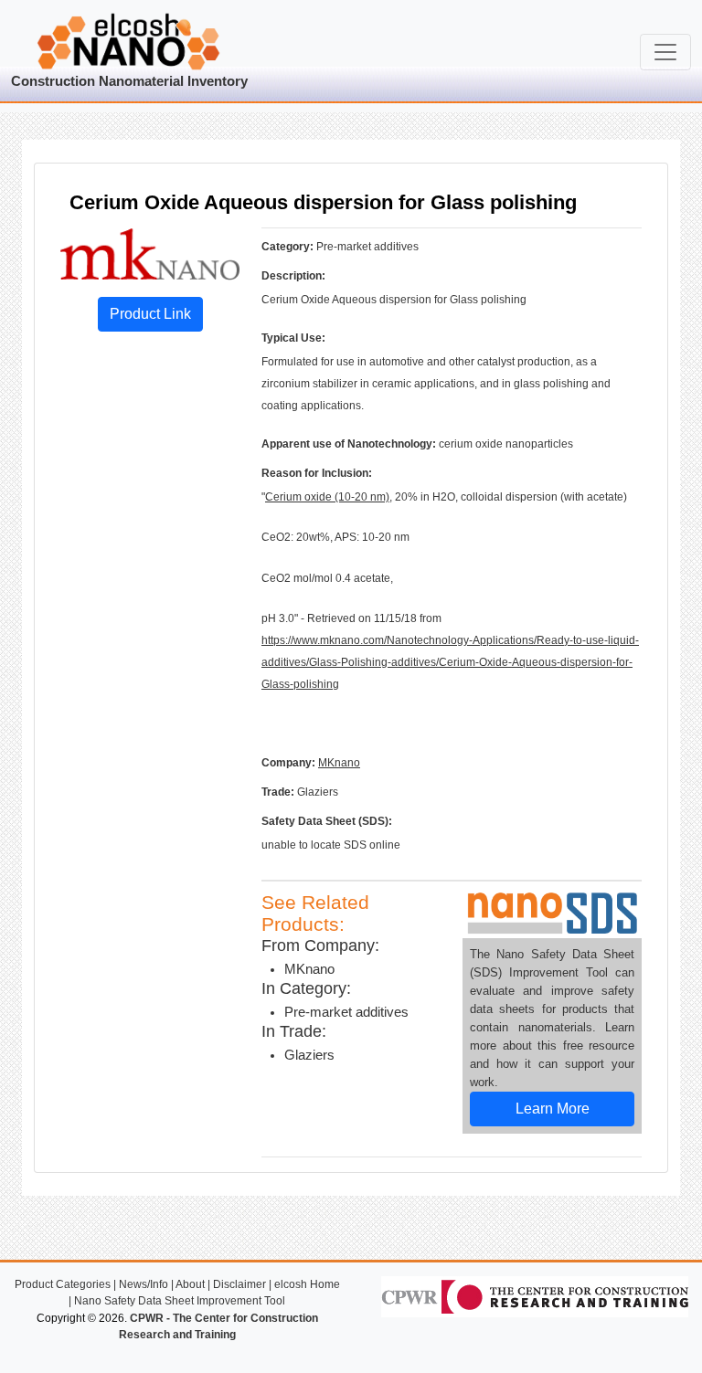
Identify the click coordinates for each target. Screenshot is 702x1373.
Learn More (553, 1108)
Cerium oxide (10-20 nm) (327, 497)
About (190, 1284)
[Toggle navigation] (665, 52)
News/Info (143, 1284)
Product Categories (63, 1284)
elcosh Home (307, 1284)
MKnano (339, 762)
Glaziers (309, 1055)
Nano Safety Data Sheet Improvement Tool (179, 1300)
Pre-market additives (346, 1012)
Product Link (150, 314)
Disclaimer (239, 1284)
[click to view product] (149, 253)
